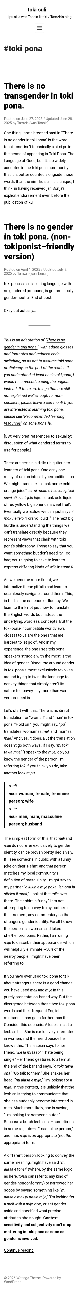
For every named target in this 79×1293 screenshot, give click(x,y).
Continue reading (19, 1250)
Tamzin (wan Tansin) (32, 123)
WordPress (13, 1282)
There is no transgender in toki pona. (39, 96)
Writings (22, 1278)
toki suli (36, 9)
